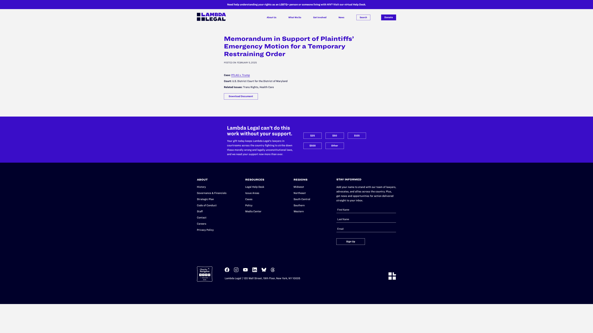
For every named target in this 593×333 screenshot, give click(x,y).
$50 (334, 135)
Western (299, 211)
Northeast (300, 193)
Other (334, 145)
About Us (271, 17)
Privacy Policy (205, 229)
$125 (357, 135)
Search (363, 17)
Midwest (299, 186)
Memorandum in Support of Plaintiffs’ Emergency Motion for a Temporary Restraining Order (289, 46)
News (341, 17)
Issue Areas (252, 193)
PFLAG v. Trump (240, 75)
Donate (388, 17)
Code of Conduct (207, 205)
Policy (248, 205)
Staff (200, 211)
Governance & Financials (212, 193)
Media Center (253, 211)
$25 (312, 135)
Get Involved (319, 17)
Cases (248, 199)
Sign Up (350, 241)
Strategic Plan (205, 199)
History (201, 186)
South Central (302, 199)
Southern (299, 205)
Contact (201, 217)
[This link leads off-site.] (227, 271)
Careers (201, 223)
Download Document (241, 96)
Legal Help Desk (254, 186)
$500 (312, 145)
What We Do (294, 17)
